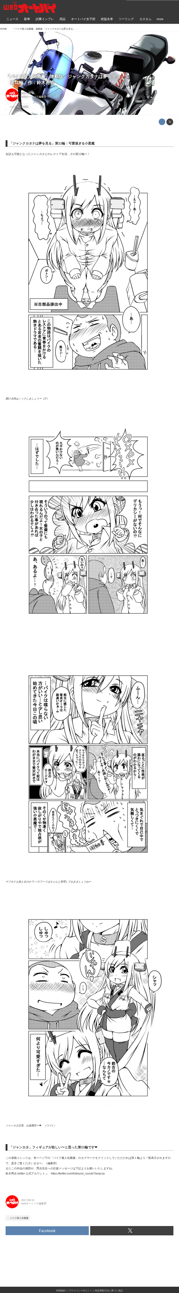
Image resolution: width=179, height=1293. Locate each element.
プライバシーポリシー (80, 1290)
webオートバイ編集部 (33, 96)
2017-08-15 (27, 93)
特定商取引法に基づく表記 (109, 1290)
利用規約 (60, 1290)
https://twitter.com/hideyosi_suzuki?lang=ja (78, 1173)
